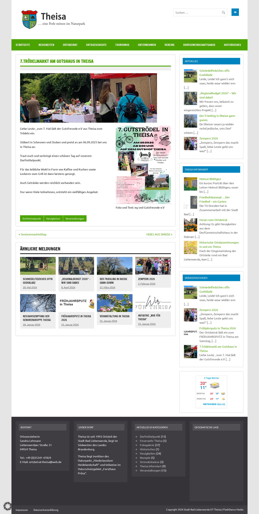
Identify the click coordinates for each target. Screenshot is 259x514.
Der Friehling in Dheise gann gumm (113, 281)
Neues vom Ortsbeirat (213, 219)
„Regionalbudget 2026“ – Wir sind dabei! (75, 281)
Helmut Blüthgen (210, 179)
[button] (8, 506)
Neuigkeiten (46, 45)
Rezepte (145, 457)
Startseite (23, 45)
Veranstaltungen (75, 218)
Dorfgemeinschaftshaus (199, 45)
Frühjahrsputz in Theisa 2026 (76, 318)
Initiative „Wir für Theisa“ (149, 317)
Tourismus (122, 45)
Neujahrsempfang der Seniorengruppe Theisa (37, 318)
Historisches (232, 45)
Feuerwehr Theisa (151, 440)
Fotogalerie (147, 445)
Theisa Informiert (151, 466)
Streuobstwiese (149, 462)
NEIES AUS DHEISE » (159, 234)
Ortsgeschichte (96, 45)
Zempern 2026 (146, 279)
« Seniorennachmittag (32, 234)
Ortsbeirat (70, 45)
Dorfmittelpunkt (32, 218)
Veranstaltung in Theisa (114, 316)
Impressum (22, 510)
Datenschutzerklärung (45, 510)
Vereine (170, 45)
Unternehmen (147, 45)
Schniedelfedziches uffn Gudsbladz (38, 281)
